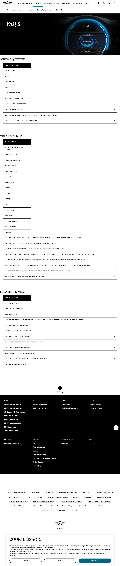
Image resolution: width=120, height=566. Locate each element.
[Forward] (89, 3)
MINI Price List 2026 (40, 408)
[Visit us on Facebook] (90, 443)
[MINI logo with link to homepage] (60, 523)
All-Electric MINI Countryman (14, 412)
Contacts (36, 451)
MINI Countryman (10, 427)
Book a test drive (39, 447)
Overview (65, 443)
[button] (103, 3)
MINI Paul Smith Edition (12, 443)
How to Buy (37, 466)
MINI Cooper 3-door (11, 416)
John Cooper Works (11, 431)
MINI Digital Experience (70, 408)
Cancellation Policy (39, 455)
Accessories (66, 405)
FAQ (34, 443)
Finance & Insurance (40, 405)
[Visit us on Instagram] (94, 443)
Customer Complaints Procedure (44, 458)
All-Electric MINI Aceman (13, 408)
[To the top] (60, 388)
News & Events (95, 405)
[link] (98, 3)
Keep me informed (96, 408)
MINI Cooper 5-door (11, 419)
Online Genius (38, 462)
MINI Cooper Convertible (12, 423)
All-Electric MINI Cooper (12, 405)
